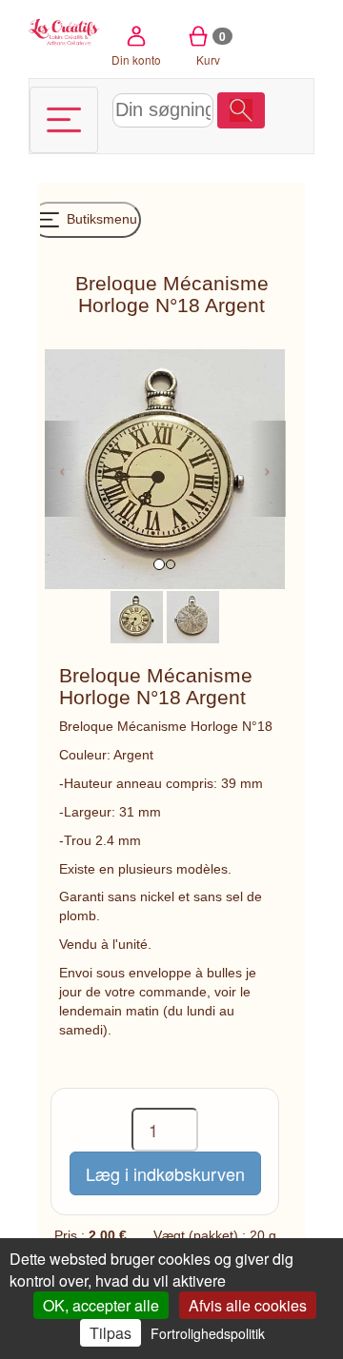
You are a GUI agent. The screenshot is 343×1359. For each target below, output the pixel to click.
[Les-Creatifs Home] (64, 30)
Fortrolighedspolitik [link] (208, 1333)
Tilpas (110, 1333)
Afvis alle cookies (248, 1305)
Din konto (136, 59)
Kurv (211, 48)
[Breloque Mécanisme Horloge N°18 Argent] (137, 615)
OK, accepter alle (101, 1305)
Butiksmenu (100, 218)
